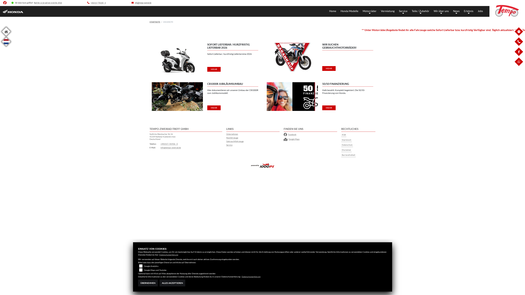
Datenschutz (347, 145)
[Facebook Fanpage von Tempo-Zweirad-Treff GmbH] (5, 3)
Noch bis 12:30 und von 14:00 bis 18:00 (48, 3)
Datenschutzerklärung (168, 255)
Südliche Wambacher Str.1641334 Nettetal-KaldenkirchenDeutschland (163, 136)
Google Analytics (151, 266)
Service (403, 11)
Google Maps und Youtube (155, 270)
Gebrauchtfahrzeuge (235, 141)
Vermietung (388, 11)
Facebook (292, 134)
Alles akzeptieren (172, 283)
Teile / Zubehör (420, 11)
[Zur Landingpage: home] (6, 36)
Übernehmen (147, 283)
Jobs (480, 11)
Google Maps (294, 139)
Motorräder (370, 11)
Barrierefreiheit (348, 155)
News (456, 11)
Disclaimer (346, 150)
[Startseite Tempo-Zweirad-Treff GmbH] (507, 11)
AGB (344, 135)
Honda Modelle (349, 11)
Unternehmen (232, 134)
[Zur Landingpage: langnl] (6, 46)
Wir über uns (441, 11)
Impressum (346, 140)
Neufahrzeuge (232, 138)
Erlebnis (468, 11)
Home (332, 11)
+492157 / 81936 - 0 (169, 144)
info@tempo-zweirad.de (171, 147)
